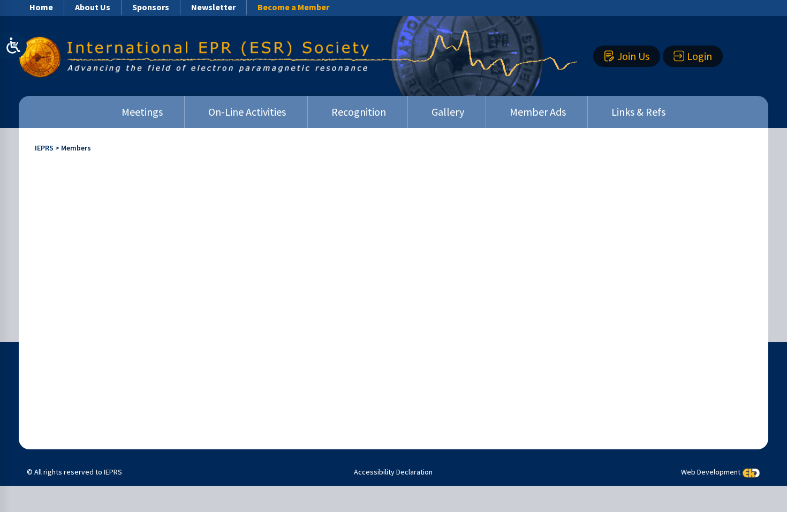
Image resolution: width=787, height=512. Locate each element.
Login (699, 56)
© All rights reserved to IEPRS (74, 472)
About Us (92, 7)
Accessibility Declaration (393, 472)
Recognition (358, 111)
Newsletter (213, 7)
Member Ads (538, 111)
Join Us (633, 56)
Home (41, 7)
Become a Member (293, 7)
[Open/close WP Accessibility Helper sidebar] (13, 45)
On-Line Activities (247, 111)
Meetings (142, 111)
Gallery (448, 111)
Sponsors (150, 7)
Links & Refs (638, 111)
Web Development (710, 472)
